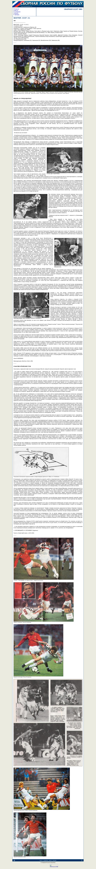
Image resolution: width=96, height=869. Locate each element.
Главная (16, 9)
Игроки (16, 13)
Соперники (17, 11)
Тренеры (16, 14)
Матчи (16, 10)
